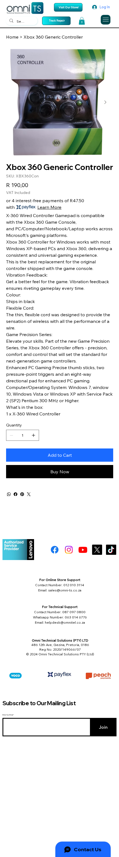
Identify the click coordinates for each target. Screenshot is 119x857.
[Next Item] (105, 102)
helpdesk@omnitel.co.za (65, 622)
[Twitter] (29, 494)
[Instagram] (69, 550)
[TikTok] (111, 550)
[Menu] (105, 20)
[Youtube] (83, 550)
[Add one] (33, 435)
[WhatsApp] (9, 494)
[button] (82, 21)
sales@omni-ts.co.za (64, 590)
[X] (97, 550)
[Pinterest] (22, 494)
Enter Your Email (7, 715)
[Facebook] (15, 494)
